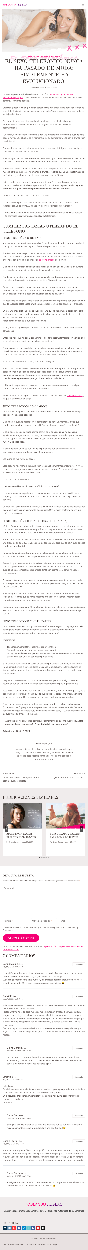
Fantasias (55, 56)
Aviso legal (52, 1244)
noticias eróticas (74, 395)
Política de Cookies (36, 1244)
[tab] (39, 857)
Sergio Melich (10, 963)
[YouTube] (14, 1228)
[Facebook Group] (19, 1228)
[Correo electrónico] (43, 1228)
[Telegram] (24, 1228)
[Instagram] (9, 1228)
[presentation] (22, 816)
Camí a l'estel (10, 1140)
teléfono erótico (47, 259)
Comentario (10, 888)
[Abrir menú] (82, 5)
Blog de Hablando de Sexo (39, 56)
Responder (78, 964)
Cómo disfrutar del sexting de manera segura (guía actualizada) (21, 777)
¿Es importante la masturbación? (69, 775)
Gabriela (7, 996)
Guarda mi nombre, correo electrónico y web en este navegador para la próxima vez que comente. (42, 928)
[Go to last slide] (6, 829)
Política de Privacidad (14, 1244)
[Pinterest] (38, 1228)
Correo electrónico (42, 921)
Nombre (8, 921)
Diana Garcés (39, 87)
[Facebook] (33, 1228)
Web (63, 921)
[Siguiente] (81, 829)
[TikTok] (28, 1228)
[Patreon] (5, 1228)
